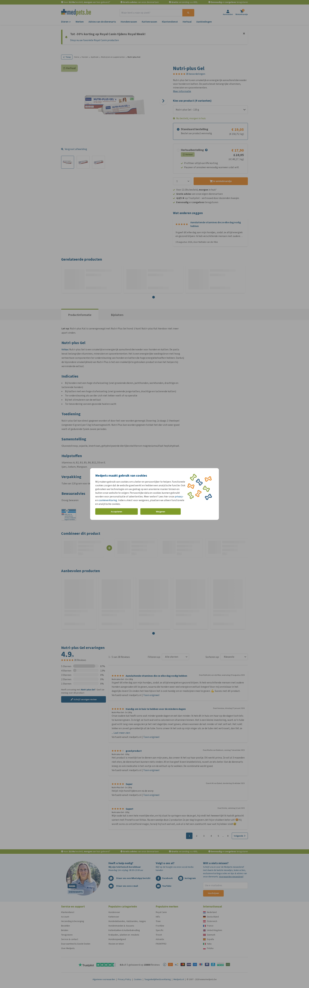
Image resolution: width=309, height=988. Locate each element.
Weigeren (160, 511)
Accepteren (116, 511)
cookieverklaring (107, 500)
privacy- (179, 496)
